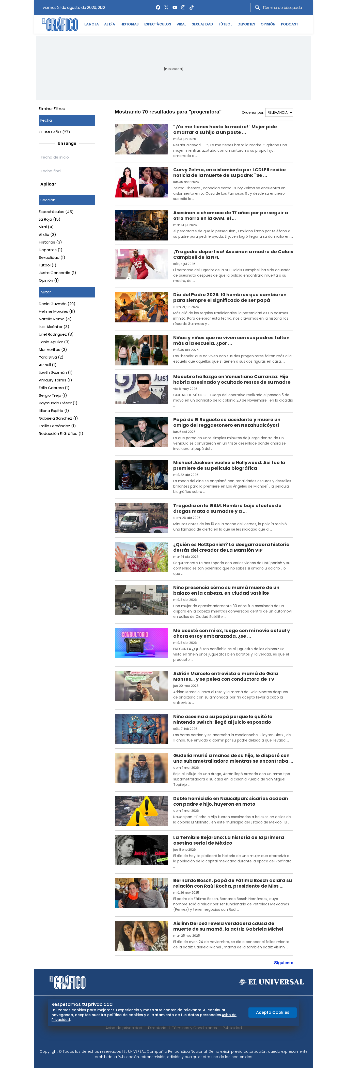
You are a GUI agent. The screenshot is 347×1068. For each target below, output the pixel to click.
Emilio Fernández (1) (57, 426)
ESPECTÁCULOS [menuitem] (157, 24)
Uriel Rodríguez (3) (56, 334)
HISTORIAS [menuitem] (129, 24)
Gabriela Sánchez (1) (58, 418)
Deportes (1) (50, 249)
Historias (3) (50, 242)
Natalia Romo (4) (55, 319)
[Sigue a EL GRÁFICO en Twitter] (172, 1043)
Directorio (157, 1027)
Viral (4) (46, 227)
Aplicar (48, 184)
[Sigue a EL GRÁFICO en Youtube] (179, 1043)
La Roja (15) (49, 219)
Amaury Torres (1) (55, 380)
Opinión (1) (49, 280)
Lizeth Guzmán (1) (56, 372)
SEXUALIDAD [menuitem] (202, 24)
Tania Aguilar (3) (54, 342)
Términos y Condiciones (194, 1027)
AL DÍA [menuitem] (109, 24)
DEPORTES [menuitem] (246, 24)
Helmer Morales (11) (57, 311)
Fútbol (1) (47, 265)
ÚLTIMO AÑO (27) (54, 132)
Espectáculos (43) (56, 211)
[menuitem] (156, 7)
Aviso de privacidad (123, 1027)
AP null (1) (48, 364)
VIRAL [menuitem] (181, 24)
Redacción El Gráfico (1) (61, 433)
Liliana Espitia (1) (54, 410)
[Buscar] (257, 7)
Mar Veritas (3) (53, 349)
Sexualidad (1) (52, 257)
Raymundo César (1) (58, 403)
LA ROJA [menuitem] (91, 24)
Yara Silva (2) (51, 357)
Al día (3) (47, 234)
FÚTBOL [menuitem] (225, 24)
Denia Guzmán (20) (57, 303)
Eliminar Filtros (52, 108)
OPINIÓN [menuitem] (268, 24)
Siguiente (283, 962)
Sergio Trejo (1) (53, 395)
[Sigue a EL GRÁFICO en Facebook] (168, 1043)
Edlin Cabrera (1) (54, 387)
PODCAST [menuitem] (289, 24)
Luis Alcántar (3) (54, 326)
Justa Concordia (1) (57, 272)
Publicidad (232, 1027)
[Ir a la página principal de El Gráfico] (60, 24)
